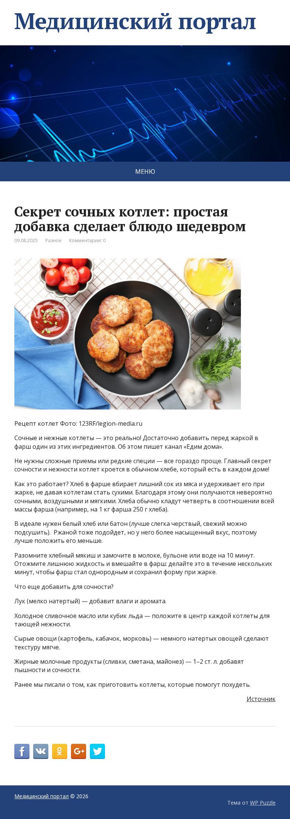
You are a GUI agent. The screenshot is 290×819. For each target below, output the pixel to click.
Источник (261, 699)
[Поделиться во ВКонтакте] (40, 751)
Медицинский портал (135, 20)
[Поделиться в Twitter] (97, 751)
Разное (53, 240)
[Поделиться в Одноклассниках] (59, 751)
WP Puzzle (263, 802)
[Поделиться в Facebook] (21, 751)
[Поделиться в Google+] (78, 751)
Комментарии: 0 (87, 240)
